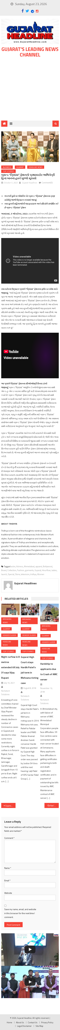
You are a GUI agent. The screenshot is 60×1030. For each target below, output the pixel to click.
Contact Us (32, 1022)
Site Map (39, 1026)
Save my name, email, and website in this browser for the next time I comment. (20, 913)
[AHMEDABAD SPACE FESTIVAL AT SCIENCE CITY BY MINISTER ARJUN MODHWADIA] (30, 982)
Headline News (36, 167)
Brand (3, 570)
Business (7, 167)
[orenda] (30, 949)
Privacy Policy (47, 1022)
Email (7, 880)
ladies (54, 570)
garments (29, 570)
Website (8, 893)
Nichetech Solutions (5, 692)
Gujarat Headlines (29, 182)
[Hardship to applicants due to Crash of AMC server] (49, 613)
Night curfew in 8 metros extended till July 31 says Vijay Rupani (10, 667)
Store (17, 574)
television (25, 574)
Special (11, 574)
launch (4, 574)
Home (9, 1022)
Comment (9, 838)
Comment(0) (47, 182)
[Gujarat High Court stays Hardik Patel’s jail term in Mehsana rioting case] (30, 609)
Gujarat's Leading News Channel (30, 51)
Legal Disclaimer (24, 1026)
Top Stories (8, 171)
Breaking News (7, 621)
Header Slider (9, 635)
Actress (19, 566)
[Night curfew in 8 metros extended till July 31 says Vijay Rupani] (10, 609)
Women (40, 574)
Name (7, 868)
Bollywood (47, 566)
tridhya (33, 574)
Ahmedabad (29, 566)
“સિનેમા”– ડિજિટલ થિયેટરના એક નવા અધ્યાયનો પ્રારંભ (53, 805)
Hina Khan (46, 570)
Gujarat (20, 167)
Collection (11, 570)
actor (13, 566)
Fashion (20, 570)
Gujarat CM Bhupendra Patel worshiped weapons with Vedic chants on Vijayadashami (10, 805)
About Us (20, 1022)
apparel (38, 566)
